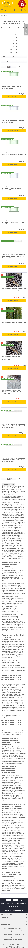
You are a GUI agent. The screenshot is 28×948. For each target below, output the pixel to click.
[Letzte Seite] (14, 67)
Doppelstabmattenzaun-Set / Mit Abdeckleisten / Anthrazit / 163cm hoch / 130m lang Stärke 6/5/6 (13, 358)
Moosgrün (18, 865)
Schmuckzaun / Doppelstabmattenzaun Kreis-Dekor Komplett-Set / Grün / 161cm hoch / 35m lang (13, 222)
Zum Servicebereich (7, 934)
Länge (4, 524)
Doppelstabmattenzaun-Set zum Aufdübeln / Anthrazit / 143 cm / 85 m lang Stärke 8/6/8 (14, 289)
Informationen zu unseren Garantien (13, 939)
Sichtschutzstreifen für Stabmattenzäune (9, 609)
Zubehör (12, 863)
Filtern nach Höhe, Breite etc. (10, 57)
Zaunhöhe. (15, 524)
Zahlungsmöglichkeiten (13, 937)
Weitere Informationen (8, 484)
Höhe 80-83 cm (14, 34)
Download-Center (13, 942)
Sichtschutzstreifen (8, 705)
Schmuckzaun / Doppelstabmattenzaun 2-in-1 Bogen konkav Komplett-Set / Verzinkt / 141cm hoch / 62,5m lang (14, 426)
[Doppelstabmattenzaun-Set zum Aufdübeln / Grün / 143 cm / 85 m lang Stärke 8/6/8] (14, 314)
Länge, (4, 574)
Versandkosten (4, 930)
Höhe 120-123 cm (14, 40)
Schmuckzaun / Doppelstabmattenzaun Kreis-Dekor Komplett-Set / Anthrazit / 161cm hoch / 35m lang (13, 188)
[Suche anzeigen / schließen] (14, 10)
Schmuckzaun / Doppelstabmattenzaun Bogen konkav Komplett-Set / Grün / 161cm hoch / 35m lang (14, 154)
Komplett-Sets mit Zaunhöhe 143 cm (11, 720)
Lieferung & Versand (19, 934)
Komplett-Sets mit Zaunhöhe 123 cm (11, 679)
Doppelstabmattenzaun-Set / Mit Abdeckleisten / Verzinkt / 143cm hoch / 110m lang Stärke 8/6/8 (13, 392)
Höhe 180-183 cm (14, 49)
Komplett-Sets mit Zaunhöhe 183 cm (11, 724)
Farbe (8, 524)
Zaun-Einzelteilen (16, 798)
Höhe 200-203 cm (14, 52)
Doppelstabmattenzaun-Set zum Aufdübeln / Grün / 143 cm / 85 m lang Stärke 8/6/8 (14, 323)
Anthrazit (10, 865)
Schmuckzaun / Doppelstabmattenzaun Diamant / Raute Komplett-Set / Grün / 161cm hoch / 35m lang (13, 86)
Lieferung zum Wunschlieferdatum (11, 944)
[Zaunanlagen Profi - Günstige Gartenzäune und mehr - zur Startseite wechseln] (7, 4)
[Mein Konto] (21, 10)
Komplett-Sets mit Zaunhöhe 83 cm (11, 675)
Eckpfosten (16, 797)
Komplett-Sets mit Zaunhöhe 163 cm (11, 722)
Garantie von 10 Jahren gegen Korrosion (13, 881)
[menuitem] (4, 10)
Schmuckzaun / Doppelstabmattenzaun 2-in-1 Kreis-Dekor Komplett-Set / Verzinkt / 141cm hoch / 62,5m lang (13, 460)
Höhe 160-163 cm (14, 46)
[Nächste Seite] (11, 67)
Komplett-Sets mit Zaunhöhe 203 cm (11, 726)
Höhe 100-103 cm (14, 37)
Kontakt (24, 944)
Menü (5, 10)
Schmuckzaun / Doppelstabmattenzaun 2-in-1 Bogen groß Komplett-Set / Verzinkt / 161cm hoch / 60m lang (13, 256)
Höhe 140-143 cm (14, 43)
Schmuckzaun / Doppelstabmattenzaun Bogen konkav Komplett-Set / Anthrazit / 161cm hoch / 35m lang (13, 120)
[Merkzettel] (18, 10)
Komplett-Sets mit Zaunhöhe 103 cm (11, 677)
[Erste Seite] (2, 67)
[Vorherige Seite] (5, 67)
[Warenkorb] (25, 10)
